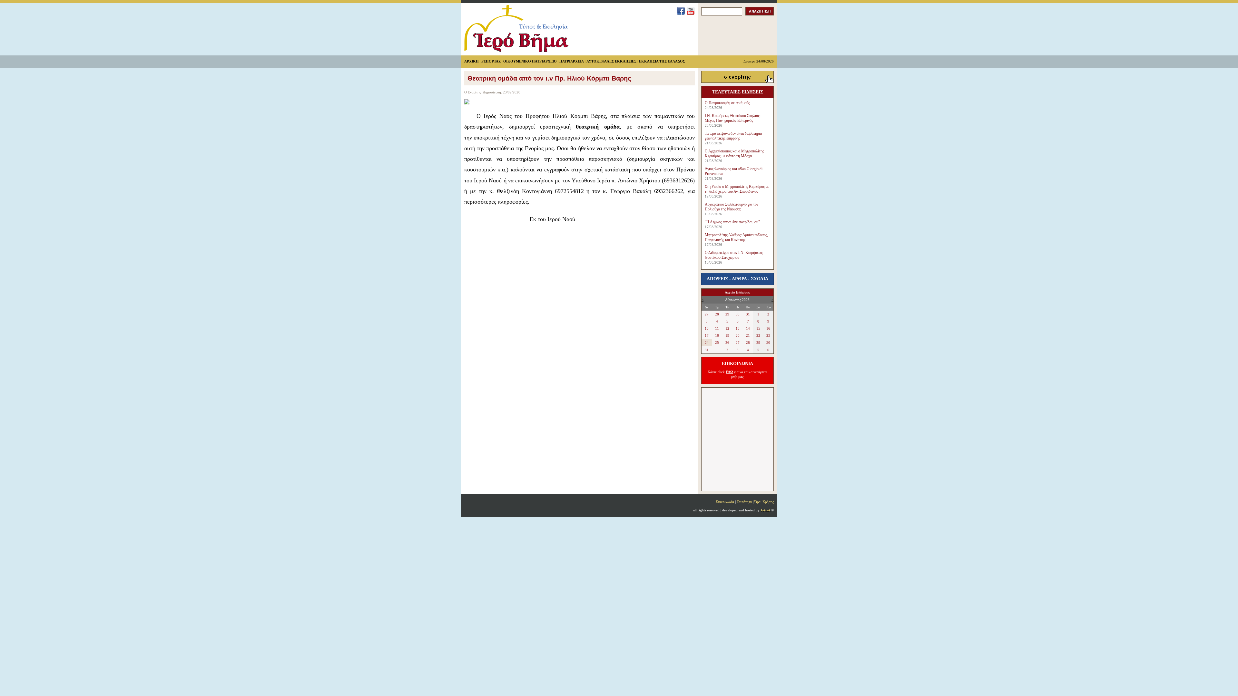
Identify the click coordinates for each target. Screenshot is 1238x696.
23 (768, 335)
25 (717, 342)
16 (768, 328)
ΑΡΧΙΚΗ (471, 61)
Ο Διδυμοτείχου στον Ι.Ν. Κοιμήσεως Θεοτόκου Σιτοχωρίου (734, 255)
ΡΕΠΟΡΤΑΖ (491, 61)
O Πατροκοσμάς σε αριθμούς (727, 103)
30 (738, 314)
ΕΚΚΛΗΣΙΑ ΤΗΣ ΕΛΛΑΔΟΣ (662, 61)
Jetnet (765, 510)
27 (707, 314)
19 (727, 335)
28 (717, 314)
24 (707, 342)
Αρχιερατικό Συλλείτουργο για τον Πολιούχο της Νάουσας (731, 206)
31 (748, 314)
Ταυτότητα (744, 502)
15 (758, 328)
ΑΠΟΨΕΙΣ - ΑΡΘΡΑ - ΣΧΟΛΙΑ (737, 278)
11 (717, 328)
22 (758, 335)
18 (717, 335)
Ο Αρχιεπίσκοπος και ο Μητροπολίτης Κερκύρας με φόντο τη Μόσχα (734, 153)
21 (748, 335)
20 (738, 335)
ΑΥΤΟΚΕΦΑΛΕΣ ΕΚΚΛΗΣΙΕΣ (611, 61)
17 (707, 335)
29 (727, 314)
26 (727, 342)
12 (727, 328)
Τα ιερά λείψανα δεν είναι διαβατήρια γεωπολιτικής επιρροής (733, 135)
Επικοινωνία (725, 502)
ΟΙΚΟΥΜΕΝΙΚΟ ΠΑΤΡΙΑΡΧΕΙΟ (530, 61)
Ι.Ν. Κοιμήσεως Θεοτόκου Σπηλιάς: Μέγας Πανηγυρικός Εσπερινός (733, 118)
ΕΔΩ (729, 372)
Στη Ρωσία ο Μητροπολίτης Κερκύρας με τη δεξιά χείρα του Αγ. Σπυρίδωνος (737, 189)
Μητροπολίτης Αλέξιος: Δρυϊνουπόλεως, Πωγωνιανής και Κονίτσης (736, 237)
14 (748, 328)
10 (707, 328)
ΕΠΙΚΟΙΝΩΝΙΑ (737, 363)
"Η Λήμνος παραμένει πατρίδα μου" (732, 222)
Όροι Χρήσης (764, 502)
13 (738, 328)
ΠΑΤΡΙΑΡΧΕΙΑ (571, 61)
